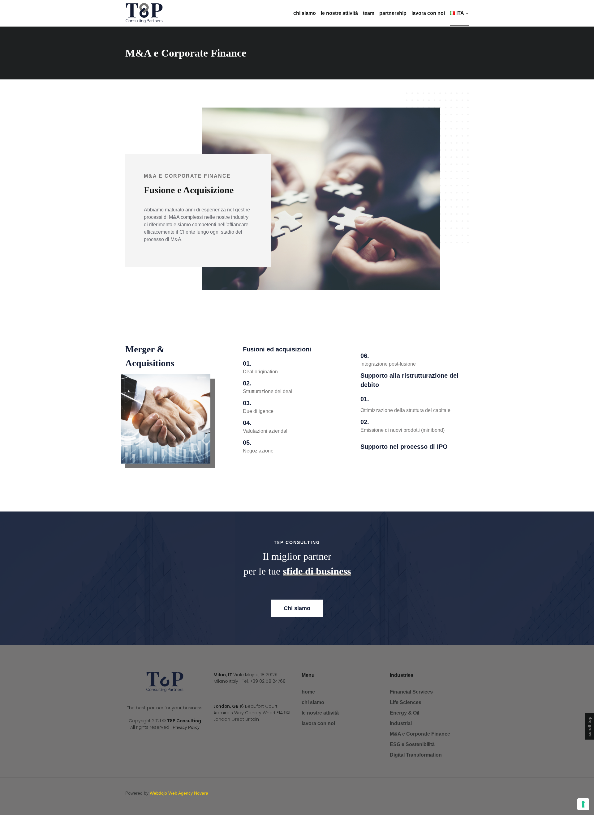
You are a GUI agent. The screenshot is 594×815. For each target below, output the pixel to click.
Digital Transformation (416, 755)
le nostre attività (339, 13)
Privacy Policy (186, 727)
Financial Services (411, 691)
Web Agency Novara (188, 793)
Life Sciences (405, 702)
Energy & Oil (404, 712)
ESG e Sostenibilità (412, 744)
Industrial (401, 723)
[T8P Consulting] (144, 13)
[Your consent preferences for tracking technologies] (583, 804)
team (368, 13)
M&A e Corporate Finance (420, 733)
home (308, 691)
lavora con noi (428, 13)
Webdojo (158, 793)
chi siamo (304, 13)
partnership (393, 13)
